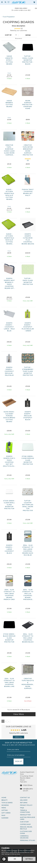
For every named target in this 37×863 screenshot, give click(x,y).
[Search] (5, 2)
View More (18, 714)
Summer (4, 818)
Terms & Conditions (25, 811)
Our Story (24, 822)
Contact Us (25, 797)
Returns (23, 803)
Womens (5, 805)
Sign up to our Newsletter (18, 744)
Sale (3, 815)
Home (3, 797)
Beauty (4, 800)
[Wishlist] (9, 2)
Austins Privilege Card (27, 818)
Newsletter (25, 815)
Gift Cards (5, 813)
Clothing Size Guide (26, 832)
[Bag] (34, 2)
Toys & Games (7, 803)
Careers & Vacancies (24, 837)
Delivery (24, 800)
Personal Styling (27, 840)
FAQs (22, 808)
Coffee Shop (25, 824)
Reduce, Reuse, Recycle (26, 828)
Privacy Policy (26, 805)
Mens (3, 808)
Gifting (4, 810)
